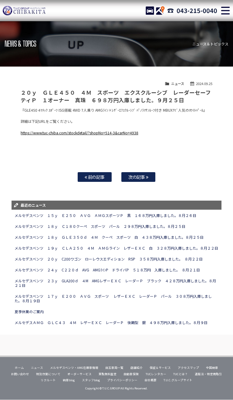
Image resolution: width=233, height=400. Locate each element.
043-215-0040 (197, 10)
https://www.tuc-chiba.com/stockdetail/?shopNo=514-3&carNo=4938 (79, 132)
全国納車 (212, 368)
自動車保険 (131, 374)
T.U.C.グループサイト (178, 380)
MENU (225, 10)
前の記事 (96, 177)
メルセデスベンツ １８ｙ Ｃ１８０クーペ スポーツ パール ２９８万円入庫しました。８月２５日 (100, 226)
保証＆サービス (160, 368)
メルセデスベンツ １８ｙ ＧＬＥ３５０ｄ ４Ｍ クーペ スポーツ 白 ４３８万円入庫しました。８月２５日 (109, 237)
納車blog (69, 380)
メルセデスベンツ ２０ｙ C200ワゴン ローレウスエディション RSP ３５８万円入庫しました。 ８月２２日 (108, 258)
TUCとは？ (180, 374)
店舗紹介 (136, 368)
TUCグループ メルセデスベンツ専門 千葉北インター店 (24, 10)
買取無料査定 (108, 374)
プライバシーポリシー (122, 380)
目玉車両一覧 (114, 368)
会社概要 (150, 380)
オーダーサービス (79, 374)
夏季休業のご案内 (29, 311)
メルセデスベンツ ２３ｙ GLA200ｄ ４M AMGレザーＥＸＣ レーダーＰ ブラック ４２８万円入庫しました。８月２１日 (115, 283)
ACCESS (160, 10)
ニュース (177, 83)
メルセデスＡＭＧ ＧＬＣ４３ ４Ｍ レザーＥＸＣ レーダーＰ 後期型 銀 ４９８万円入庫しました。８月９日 (111, 322)
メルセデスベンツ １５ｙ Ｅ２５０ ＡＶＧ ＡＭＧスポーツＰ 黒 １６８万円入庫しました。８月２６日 (105, 215)
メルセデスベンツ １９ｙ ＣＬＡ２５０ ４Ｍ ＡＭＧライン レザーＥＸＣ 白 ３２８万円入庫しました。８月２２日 (116, 248)
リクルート (48, 380)
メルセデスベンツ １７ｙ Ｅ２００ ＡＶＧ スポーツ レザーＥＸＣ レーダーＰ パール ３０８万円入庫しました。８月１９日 (113, 298)
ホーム (19, 368)
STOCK (149, 10)
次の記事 (137, 177)
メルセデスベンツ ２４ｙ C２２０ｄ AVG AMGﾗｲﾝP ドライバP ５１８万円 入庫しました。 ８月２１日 (109, 269)
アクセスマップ (188, 368)
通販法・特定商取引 (208, 374)
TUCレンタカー (156, 374)
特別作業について (48, 374)
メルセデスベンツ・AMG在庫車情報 (74, 368)
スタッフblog (91, 380)
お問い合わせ (20, 374)
